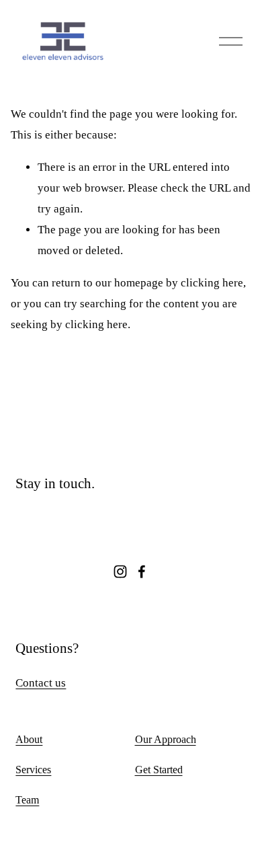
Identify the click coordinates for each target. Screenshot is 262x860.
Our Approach (165, 739)
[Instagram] (120, 571)
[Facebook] (141, 571)
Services (33, 769)
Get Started (159, 769)
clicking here (212, 282)
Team (27, 800)
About (28, 739)
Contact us (40, 682)
